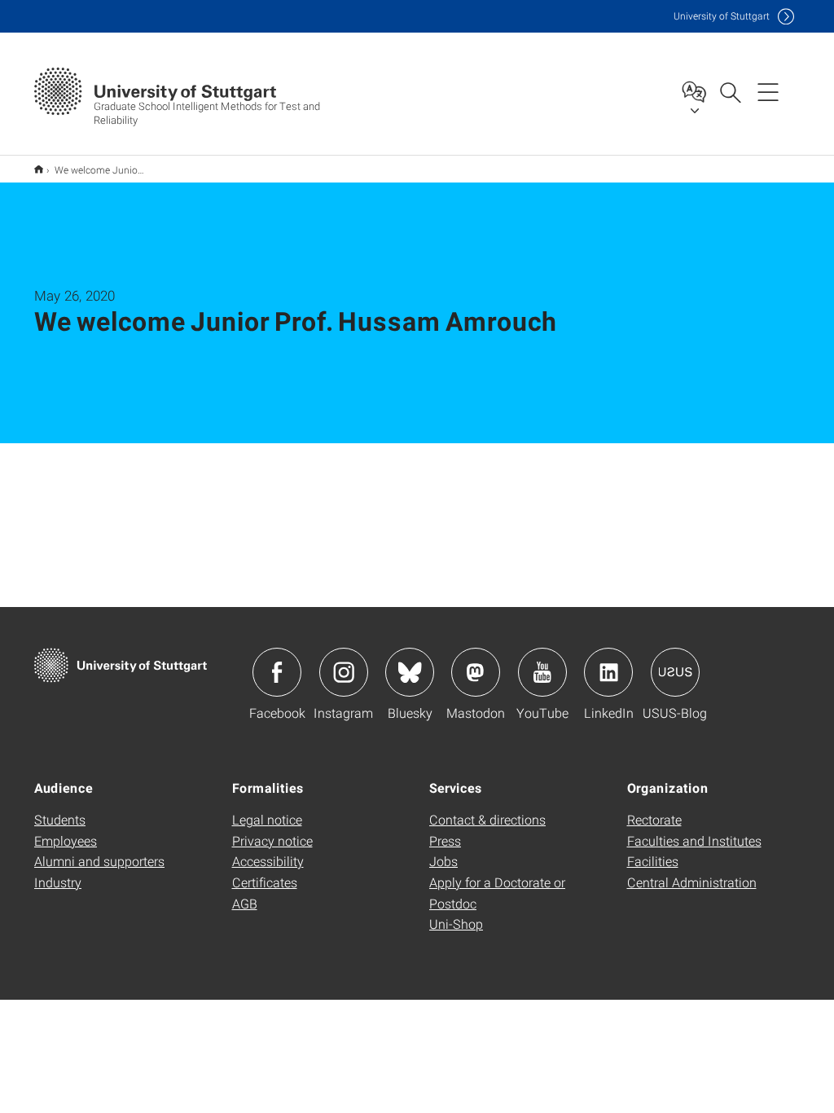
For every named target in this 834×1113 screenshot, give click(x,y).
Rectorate (654, 819)
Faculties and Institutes (694, 840)
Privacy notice (272, 840)
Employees (65, 840)
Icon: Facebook (276, 672)
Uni (722, 16)
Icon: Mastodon (475, 672)
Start (38, 169)
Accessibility (268, 860)
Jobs (443, 860)
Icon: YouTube (542, 672)
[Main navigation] (768, 91)
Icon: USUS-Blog (675, 672)
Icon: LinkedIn (608, 672)
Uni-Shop (456, 923)
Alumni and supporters (99, 860)
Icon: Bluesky (409, 672)
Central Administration (692, 882)
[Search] (730, 91)
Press (445, 840)
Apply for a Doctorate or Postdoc (497, 892)
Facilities (652, 860)
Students (60, 819)
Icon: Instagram (343, 672)
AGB (244, 903)
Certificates (264, 882)
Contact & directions (487, 819)
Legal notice (267, 819)
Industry (57, 882)
